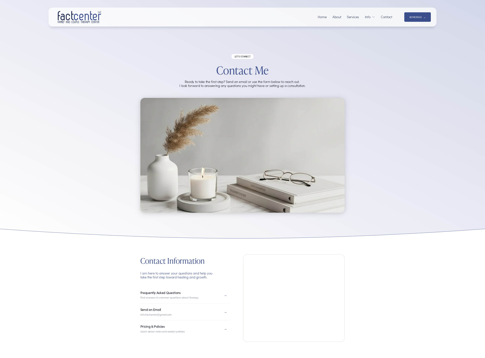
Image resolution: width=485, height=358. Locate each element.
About (336, 17)
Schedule (415, 17)
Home (322, 17)
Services (353, 17)
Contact (386, 17)
